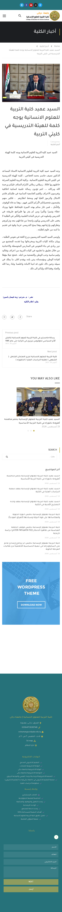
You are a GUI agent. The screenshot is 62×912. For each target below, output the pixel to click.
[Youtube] (31, 5)
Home (57, 46)
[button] (34, 430)
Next (31, 882)
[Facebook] (20, 317)
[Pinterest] (4, 317)
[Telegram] (22, 5)
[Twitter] (40, 5)
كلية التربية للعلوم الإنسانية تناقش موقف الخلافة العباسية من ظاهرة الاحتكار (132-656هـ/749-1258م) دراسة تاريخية (32, 530)
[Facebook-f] (26, 5)
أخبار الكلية (44, 46)
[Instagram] (36, 5)
